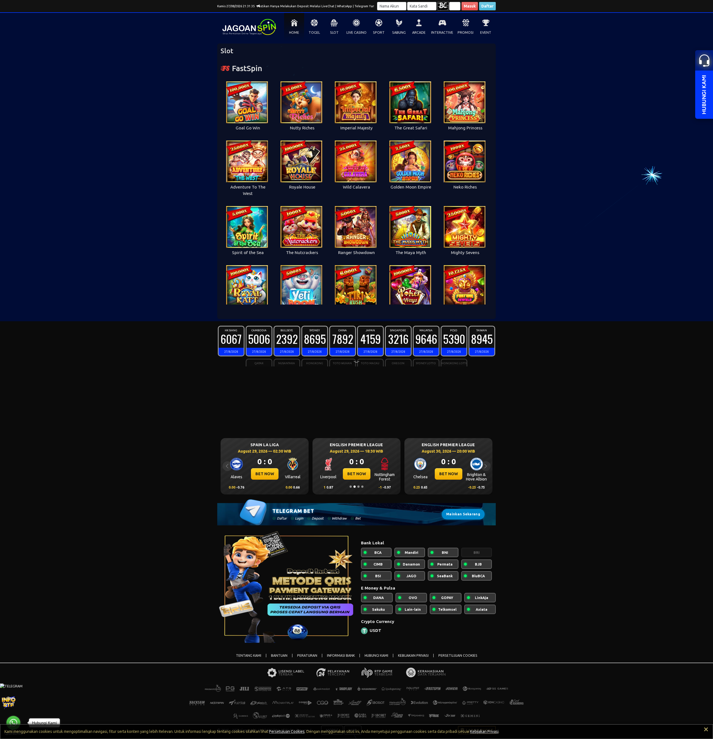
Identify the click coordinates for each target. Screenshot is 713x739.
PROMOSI (465, 32)
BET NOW (264, 474)
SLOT (334, 32)
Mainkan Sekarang (463, 514)
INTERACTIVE (442, 32)
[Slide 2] (354, 487)
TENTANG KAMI (248, 655)
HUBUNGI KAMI (376, 655)
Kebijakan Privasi (484, 731)
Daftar (487, 6)
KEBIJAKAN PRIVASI (413, 655)
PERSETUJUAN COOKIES (457, 655)
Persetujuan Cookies (287, 731)
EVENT (485, 32)
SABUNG (399, 32)
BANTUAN (279, 655)
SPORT (379, 32)
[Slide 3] (358, 487)
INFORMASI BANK (341, 655)
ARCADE (419, 32)
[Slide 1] (351, 487)
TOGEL (314, 32)
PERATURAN (307, 655)
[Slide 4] (362, 487)
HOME (294, 32)
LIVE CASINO (356, 32)
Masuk (470, 6)
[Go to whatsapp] (13, 723)
